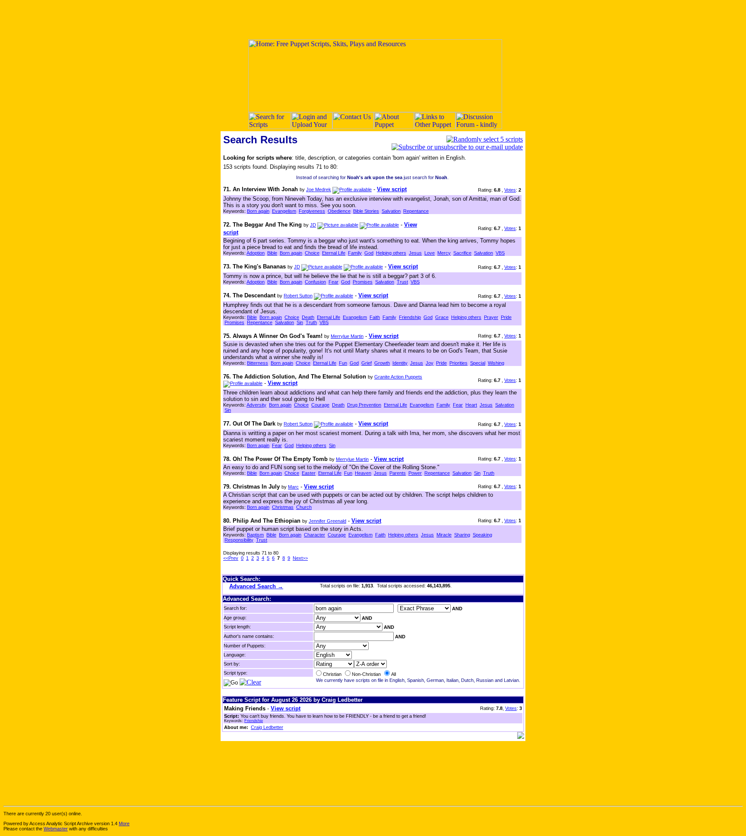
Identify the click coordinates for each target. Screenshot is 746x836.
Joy (429, 363)
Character (314, 534)
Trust (402, 281)
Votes (510, 189)
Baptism (255, 534)
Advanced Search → (256, 586)
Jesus (415, 253)
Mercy (444, 253)
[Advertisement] (373, 19)
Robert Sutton (298, 295)
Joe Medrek (318, 189)
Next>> (300, 558)
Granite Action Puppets (398, 376)
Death (308, 317)
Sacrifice (462, 253)
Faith (375, 317)
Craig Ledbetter (267, 727)
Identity (400, 363)
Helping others (391, 253)
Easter (309, 473)
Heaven (363, 473)
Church (304, 507)
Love (429, 253)
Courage (320, 404)
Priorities (458, 363)
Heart (471, 404)
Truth (311, 322)
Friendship (410, 317)
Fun (343, 363)
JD (313, 224)
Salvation (391, 211)
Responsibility (238, 540)
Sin (300, 322)
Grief (366, 363)
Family (355, 253)
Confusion (315, 281)
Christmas (283, 507)
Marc (293, 486)
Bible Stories (366, 211)
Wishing (496, 363)
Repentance (416, 211)
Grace (442, 317)
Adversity (256, 404)
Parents (397, 473)
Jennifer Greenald (327, 521)
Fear (333, 281)
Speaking (482, 534)
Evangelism (284, 211)
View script (392, 189)
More (124, 823)
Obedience (339, 211)
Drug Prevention (364, 404)
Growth (382, 363)
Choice (312, 253)
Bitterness (257, 363)
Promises (363, 281)
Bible (272, 253)
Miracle (444, 534)
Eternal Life (333, 253)
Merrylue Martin (347, 336)
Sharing (462, 534)
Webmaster (56, 828)
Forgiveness (312, 211)
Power (415, 473)
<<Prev (230, 558)
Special (477, 363)
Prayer (491, 317)
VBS (500, 253)
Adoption (256, 253)
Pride (506, 317)
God (368, 253)
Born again (258, 211)
